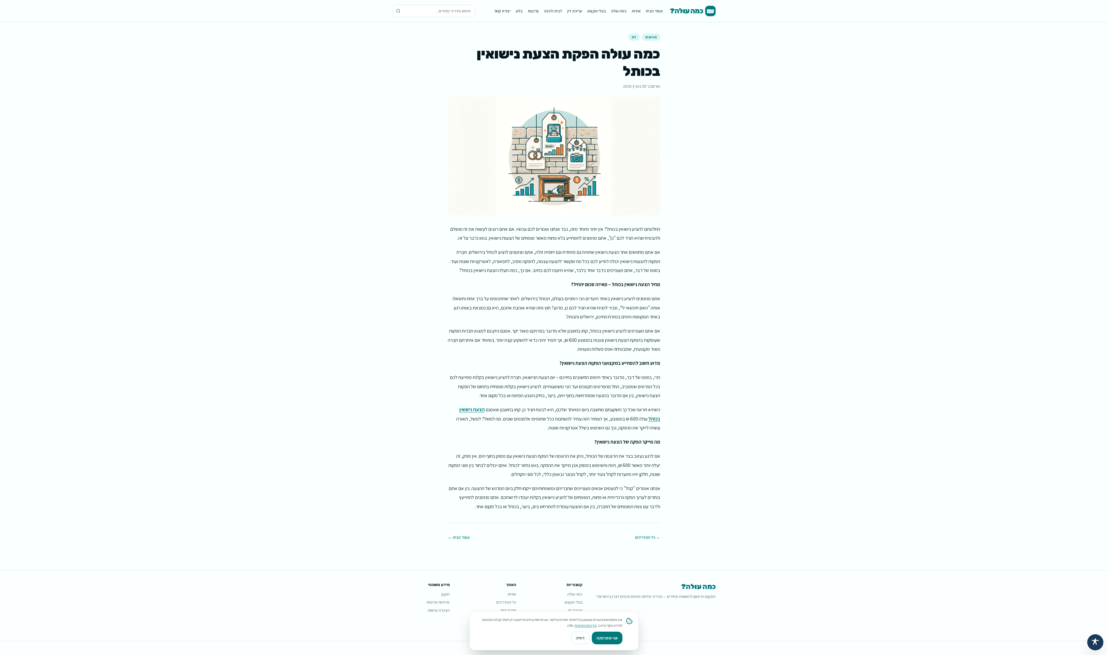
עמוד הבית (654, 11)
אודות (636, 11)
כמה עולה (618, 11)
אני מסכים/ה (607, 638)
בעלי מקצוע (596, 11)
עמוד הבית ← (459, 537)
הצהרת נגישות (439, 610)
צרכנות (533, 11)
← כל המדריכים (647, 537)
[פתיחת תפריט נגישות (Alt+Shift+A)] (1095, 642)
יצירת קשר (502, 11)
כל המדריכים (506, 602)
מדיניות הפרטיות (585, 625)
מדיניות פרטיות (438, 602)
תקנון (445, 594)
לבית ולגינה (553, 11)
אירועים (651, 37)
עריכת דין (574, 11)
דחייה (580, 638)
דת (634, 37)
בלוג (519, 11)
